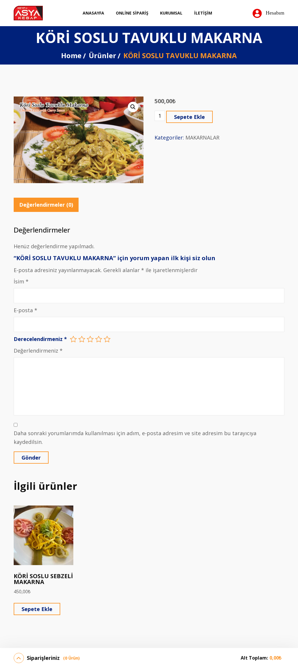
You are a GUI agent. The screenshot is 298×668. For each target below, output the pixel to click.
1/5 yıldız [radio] (73, 339)
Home (71, 55)
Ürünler (102, 55)
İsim (21, 281)
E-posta (25, 310)
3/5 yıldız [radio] (90, 339)
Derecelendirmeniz (40, 338)
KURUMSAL (171, 13)
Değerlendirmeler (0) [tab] (46, 204)
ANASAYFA (93, 13)
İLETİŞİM (203, 13)
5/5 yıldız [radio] (107, 339)
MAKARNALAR (202, 137)
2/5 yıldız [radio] (81, 339)
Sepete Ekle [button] (37, 609)
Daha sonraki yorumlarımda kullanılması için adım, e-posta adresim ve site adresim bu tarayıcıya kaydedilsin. (135, 437)
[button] (133, 107)
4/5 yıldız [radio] (98, 339)
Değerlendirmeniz (38, 350)
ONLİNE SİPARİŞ (132, 13)
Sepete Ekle (189, 116)
